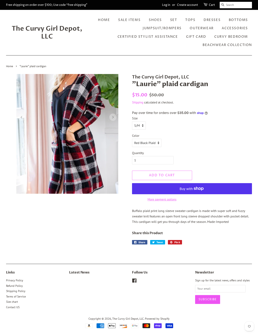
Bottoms (238, 20)
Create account (187, 5)
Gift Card (196, 36)
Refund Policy (14, 286)
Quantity (138, 153)
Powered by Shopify (157, 318)
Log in (166, 5)
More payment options (162, 199)
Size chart (12, 302)
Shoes (155, 20)
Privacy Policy (14, 280)
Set (173, 20)
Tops (190, 20)
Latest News (79, 272)
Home (104, 20)
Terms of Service (16, 296)
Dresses (212, 20)
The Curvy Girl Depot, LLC (47, 32)
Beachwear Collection (227, 45)
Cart (212, 5)
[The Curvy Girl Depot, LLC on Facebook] (134, 281)
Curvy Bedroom (231, 36)
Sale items (129, 20)
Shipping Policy (15, 291)
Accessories (235, 28)
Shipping (137, 102)
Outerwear (201, 28)
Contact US (13, 307)
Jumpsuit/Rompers (162, 28)
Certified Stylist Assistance (148, 36)
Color (135, 136)
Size (135, 118)
